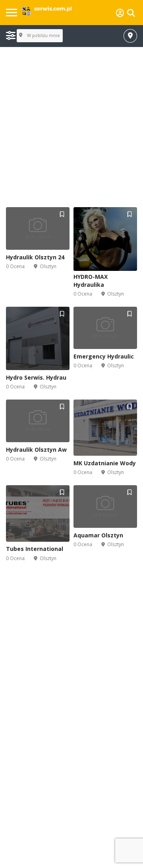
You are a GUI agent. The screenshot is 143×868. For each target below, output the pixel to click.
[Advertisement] (71, 127)
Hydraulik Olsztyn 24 (35, 257)
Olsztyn (48, 266)
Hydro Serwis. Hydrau (36, 377)
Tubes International (34, 549)
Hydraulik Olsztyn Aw (36, 449)
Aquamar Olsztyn (98, 535)
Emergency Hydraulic (103, 356)
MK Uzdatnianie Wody (104, 463)
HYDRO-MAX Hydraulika (90, 280)
